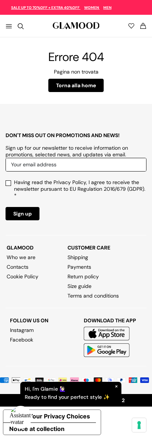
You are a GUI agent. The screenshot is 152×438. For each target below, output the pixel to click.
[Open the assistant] (20, 417)
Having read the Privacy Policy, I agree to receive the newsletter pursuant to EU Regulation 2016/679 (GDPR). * (79, 189)
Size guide (79, 286)
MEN (107, 7)
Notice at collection (37, 428)
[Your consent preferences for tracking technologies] (139, 425)
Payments (79, 267)
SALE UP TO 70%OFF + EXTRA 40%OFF (45, 7)
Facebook (21, 339)
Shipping (78, 257)
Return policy (83, 276)
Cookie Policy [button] (22, 276)
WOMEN (92, 7)
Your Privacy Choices (59, 416)
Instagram (22, 330)
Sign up (22, 213)
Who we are (21, 257)
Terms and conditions (93, 295)
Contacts (17, 267)
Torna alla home (76, 85)
